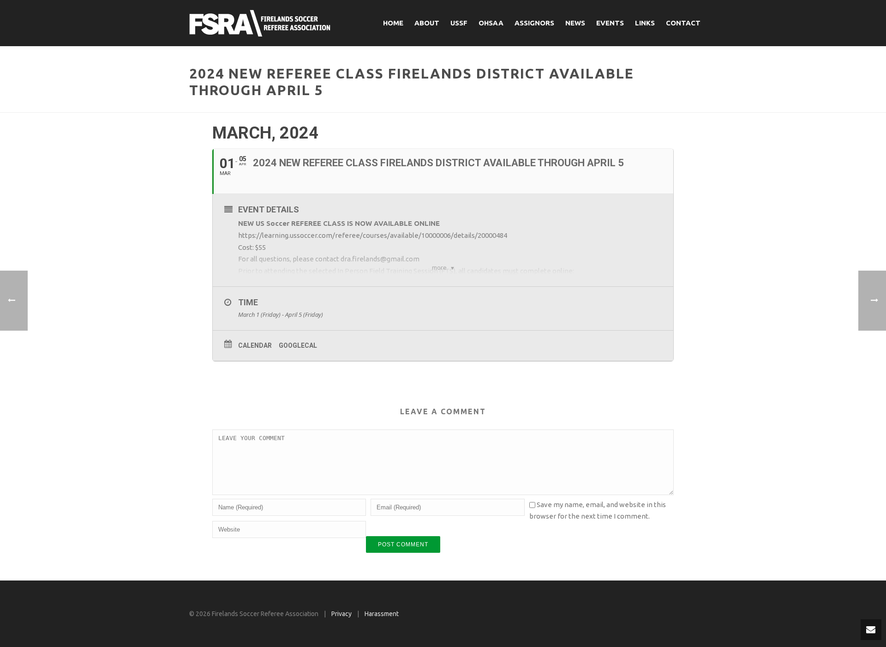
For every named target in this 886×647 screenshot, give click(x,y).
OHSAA (491, 23)
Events (610, 23)
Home (393, 23)
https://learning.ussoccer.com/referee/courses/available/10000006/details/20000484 (372, 235)
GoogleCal (298, 345)
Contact (683, 23)
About (426, 23)
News (575, 23)
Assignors (534, 23)
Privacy (341, 613)
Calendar (255, 345)
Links (645, 23)
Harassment (382, 613)
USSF (458, 23)
